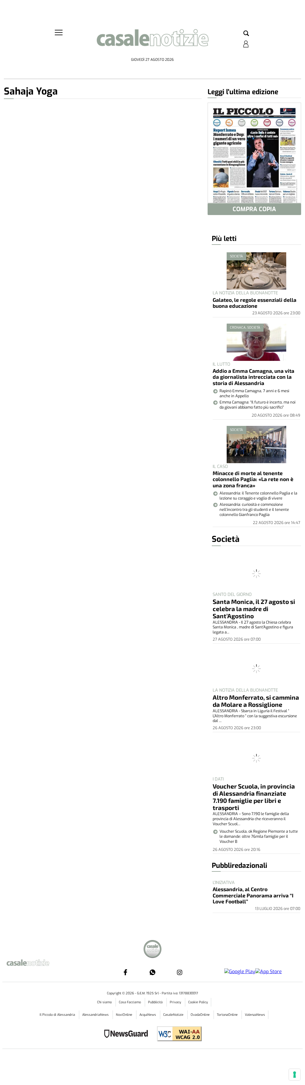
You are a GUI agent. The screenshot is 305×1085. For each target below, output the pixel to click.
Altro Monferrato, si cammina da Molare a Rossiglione (256, 700)
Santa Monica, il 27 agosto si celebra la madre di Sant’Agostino (254, 608)
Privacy (176, 1002)
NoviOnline (124, 1015)
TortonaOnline (228, 1015)
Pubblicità (156, 1002)
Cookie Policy (198, 1002)
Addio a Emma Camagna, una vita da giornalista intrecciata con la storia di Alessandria (253, 376)
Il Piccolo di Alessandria (58, 1015)
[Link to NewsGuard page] (127, 1034)
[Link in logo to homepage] (152, 42)
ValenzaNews (255, 1015)
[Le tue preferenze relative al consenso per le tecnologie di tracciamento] (294, 1074)
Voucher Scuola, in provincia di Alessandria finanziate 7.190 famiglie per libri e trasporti (254, 796)
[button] (246, 34)
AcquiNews (148, 1015)
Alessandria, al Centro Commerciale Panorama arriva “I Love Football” (253, 895)
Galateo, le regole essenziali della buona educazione (254, 302)
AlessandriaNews (96, 1015)
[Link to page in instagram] (180, 972)
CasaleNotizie (173, 1015)
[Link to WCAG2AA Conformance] (177, 1034)
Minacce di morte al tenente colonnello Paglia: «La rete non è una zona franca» (253, 479)
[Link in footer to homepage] (152, 949)
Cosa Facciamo (130, 1002)
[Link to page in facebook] (125, 972)
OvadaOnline (201, 1015)
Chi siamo (105, 1002)
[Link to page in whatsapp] (152, 972)
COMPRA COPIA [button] (254, 209)
